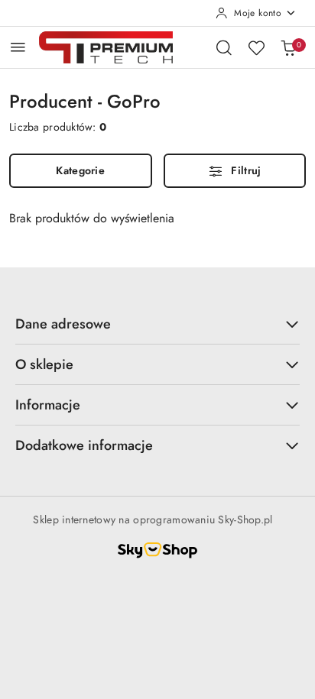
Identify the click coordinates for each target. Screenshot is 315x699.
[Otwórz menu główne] (18, 47)
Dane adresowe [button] (63, 324)
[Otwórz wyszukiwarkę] (224, 47)
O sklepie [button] (44, 364)
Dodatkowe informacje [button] (84, 445)
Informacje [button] (47, 405)
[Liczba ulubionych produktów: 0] (256, 47)
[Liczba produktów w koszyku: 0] (288, 47)
